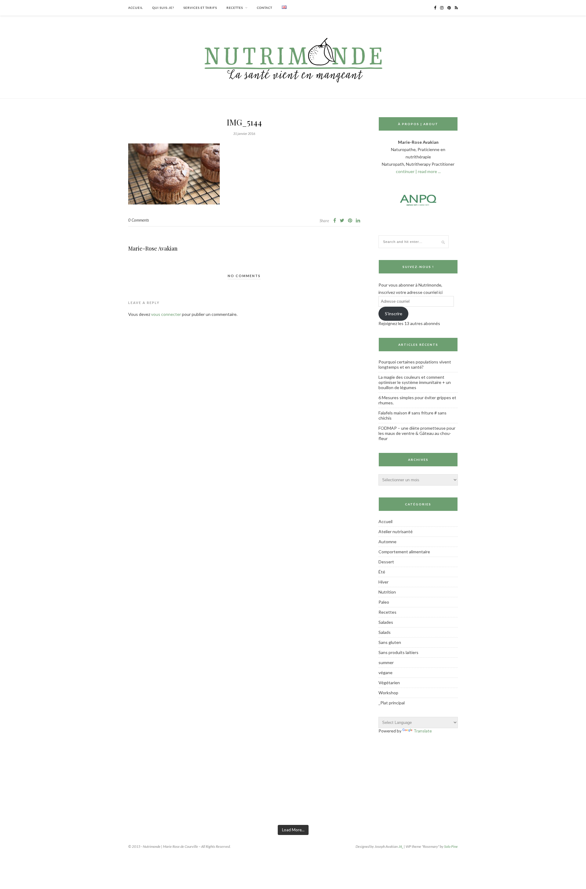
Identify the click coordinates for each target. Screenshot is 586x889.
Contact (264, 7)
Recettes (234, 7)
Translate (423, 730)
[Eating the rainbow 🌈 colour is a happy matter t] (228, 803)
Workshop (388, 692)
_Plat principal (391, 702)
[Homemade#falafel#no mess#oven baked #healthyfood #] (552, 803)
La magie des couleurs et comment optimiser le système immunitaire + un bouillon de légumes (414, 382)
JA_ (400, 846)
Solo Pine (451, 846)
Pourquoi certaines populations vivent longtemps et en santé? (414, 364)
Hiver (383, 581)
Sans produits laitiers (398, 652)
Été (381, 571)
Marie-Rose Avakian (153, 248)
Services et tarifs (200, 7)
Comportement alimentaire (404, 551)
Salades (385, 622)
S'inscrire (393, 313)
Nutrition (387, 591)
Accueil (135, 7)
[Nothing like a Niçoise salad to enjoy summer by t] (358, 803)
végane (385, 672)
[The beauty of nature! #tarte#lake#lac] (487, 803)
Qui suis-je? (163, 7)
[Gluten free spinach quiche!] (34, 803)
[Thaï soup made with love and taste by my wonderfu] (422, 803)
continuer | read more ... (418, 171)
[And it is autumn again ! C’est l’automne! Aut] (98, 803)
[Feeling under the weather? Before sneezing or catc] (293, 803)
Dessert (386, 561)
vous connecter (166, 314)
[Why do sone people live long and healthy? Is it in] (163, 803)
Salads (384, 632)
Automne (387, 541)
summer (386, 662)
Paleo (383, 602)
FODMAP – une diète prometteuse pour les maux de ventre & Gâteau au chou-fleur (416, 433)
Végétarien (389, 682)
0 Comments (138, 220)
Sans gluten (389, 642)
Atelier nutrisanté (395, 531)
